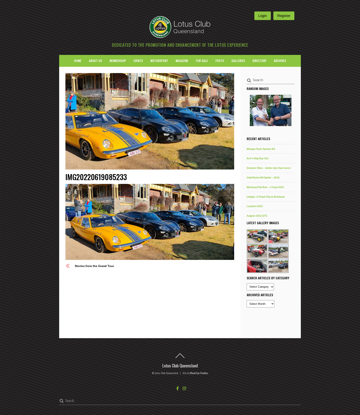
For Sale (202, 60)
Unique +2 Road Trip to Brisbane (266, 196)
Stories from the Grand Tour (94, 266)
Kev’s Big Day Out (257, 158)
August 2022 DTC (257, 215)
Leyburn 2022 (255, 206)
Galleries (238, 60)
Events (138, 60)
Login (262, 16)
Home (77, 60)
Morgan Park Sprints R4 (261, 149)
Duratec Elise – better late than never (269, 168)
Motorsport (159, 60)
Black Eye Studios (199, 373)
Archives (280, 60)
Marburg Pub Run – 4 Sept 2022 (265, 187)
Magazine (182, 60)
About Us (95, 60)
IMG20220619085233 (96, 176)
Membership (118, 60)
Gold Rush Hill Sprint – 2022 (263, 177)
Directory (259, 60)
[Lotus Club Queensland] (180, 26)
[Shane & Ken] (271, 110)
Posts (219, 60)
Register (283, 16)
